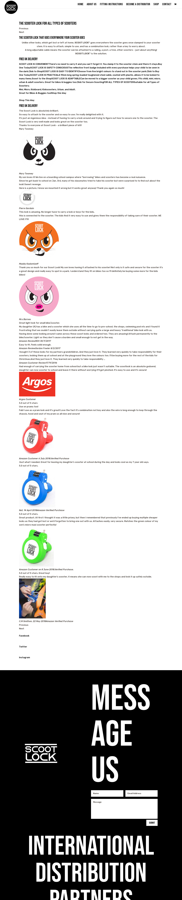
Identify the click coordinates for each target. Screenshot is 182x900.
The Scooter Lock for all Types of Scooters (47, 23)
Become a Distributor (138, 4)
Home (80, 4)
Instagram (24, 657)
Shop (156, 4)
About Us (92, 4)
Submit (152, 822)
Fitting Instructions (111, 4)
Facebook (24, 636)
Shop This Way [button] (26, 100)
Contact (166, 4)
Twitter (23, 646)
